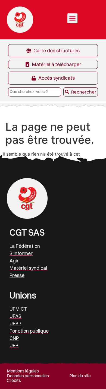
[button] (72, 18)
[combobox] (34, 92)
